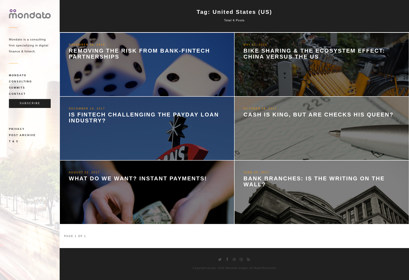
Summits (17, 87)
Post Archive (22, 135)
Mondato (17, 75)
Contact (17, 93)
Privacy (17, 129)
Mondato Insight (237, 268)
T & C (14, 141)
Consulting (20, 81)
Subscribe (30, 103)
